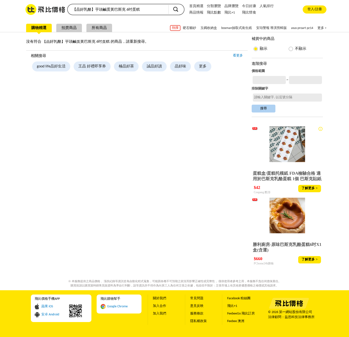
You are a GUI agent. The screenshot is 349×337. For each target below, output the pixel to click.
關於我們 (159, 298)
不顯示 (300, 49)
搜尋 (175, 9)
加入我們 (159, 313)
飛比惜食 (249, 12)
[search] (117, 9)
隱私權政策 (198, 321)
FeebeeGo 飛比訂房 (241, 313)
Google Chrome (117, 306)
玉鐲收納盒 (208, 28)
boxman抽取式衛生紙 (236, 28)
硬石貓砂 (189, 28)
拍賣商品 (69, 28)
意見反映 (196, 306)
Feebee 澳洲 (235, 321)
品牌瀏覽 (231, 6)
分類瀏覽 (214, 6)
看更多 (238, 55)
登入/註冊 (314, 9)
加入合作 (159, 306)
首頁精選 (196, 6)
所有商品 (99, 28)
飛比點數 (214, 12)
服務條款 (196, 313)
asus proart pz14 (302, 28)
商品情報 (196, 12)
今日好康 (249, 6)
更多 (203, 66)
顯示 (263, 49)
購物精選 (39, 28)
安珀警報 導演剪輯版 (271, 28)
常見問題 (196, 298)
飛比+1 (229, 12)
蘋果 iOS (47, 306)
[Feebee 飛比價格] (289, 308)
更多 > (321, 28)
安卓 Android (50, 314)
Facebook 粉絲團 (238, 298)
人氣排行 (266, 6)
